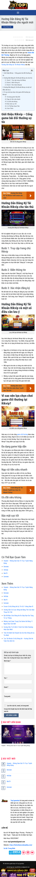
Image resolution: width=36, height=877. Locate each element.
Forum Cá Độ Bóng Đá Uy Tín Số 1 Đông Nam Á (18, 606)
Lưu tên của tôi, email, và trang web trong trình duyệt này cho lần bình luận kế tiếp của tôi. (18, 708)
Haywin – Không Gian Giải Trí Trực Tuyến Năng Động (16, 745)
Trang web (7, 696)
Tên (5, 678)
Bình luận (7, 661)
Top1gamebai (15, 800)
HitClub (6, 570)
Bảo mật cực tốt (12, 104)
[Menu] (18, 12)
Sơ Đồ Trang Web (9, 848)
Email (6, 687)
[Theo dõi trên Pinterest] (24, 853)
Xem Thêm (10, 108)
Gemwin (6, 577)
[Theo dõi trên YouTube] (32, 853)
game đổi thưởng (22, 434)
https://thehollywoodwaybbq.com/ (20, 845)
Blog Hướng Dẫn (7, 27)
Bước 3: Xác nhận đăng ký (14, 85)
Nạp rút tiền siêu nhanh (13, 99)
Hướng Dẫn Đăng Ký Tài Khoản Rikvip (13, 65)
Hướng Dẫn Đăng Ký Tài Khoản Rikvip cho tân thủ (18, 78)
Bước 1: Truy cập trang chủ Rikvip (16, 80)
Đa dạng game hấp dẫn (13, 97)
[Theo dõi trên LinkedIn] (28, 853)
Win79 (5, 573)
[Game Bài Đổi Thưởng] (18, 5)
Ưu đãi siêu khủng (12, 101)
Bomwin (6, 567)
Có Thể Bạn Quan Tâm (13, 106)
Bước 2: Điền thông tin (13, 82)
